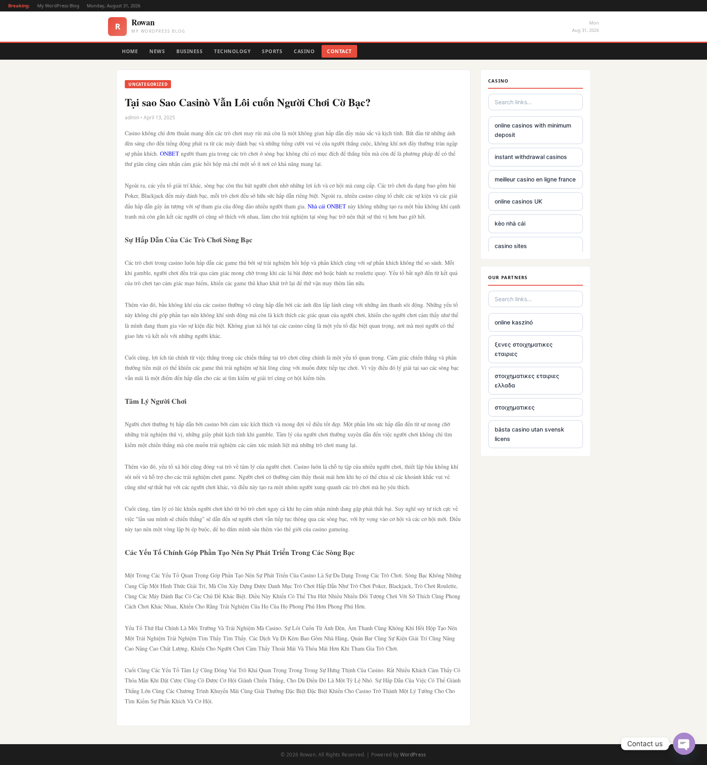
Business (189, 51)
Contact (339, 51)
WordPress (413, 754)
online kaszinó (514, 322)
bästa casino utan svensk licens (529, 434)
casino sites (511, 245)
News (157, 51)
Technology (232, 51)
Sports (272, 51)
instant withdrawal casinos (531, 156)
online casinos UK (518, 201)
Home (130, 51)
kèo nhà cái (510, 223)
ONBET (169, 153)
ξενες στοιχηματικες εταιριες (524, 349)
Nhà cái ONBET (327, 206)
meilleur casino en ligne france (535, 179)
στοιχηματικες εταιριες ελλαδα (527, 380)
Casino (304, 51)
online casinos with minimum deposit (533, 130)
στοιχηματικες (515, 407)
